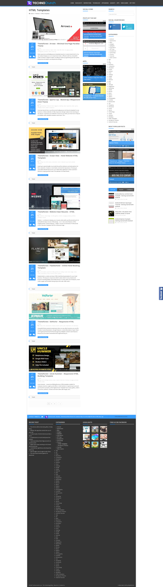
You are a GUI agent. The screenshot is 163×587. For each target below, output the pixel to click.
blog (40, 106)
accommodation (43, 272)
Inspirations (87, 3)
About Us (56, 585)
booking (41, 162)
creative (58, 380)
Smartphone (113, 51)
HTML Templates (62, 444)
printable (40, 217)
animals (41, 325)
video (49, 51)
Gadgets (112, 3)
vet (72, 325)
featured (49, 106)
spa (67, 162)
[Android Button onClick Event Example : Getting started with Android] (94, 30)
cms (44, 162)
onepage (65, 215)
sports (76, 106)
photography (40, 51)
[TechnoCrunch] (41, 3)
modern (60, 215)
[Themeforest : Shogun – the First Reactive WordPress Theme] (121, 156)
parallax (71, 50)
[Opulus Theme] (121, 138)
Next (105, 21)
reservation (54, 162)
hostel (65, 272)
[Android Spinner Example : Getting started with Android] (112, 221)
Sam (40, 48)
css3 (52, 215)
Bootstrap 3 (44, 106)
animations (41, 215)
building (46, 380)
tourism (52, 273)
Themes (37, 13)
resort (59, 162)
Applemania (105, 3)
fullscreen (62, 380)
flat (60, 50)
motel (75, 272)
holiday (62, 272)
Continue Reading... (43, 63)
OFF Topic (132, 3)
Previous (104, 21)
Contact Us (62, 585)
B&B (53, 272)
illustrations (48, 325)
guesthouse (57, 272)
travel (69, 162)
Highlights (78, 3)
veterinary (75, 325)
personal (76, 380)
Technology (96, 3)
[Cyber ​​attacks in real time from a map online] (94, 73)
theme (43, 107)
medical (53, 325)
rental (39, 273)
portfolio (46, 51)
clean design (47, 215)
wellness (40, 163)
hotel (63, 50)
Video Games (124, 3)
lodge (72, 272)
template (40, 107)
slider (73, 106)
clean (58, 50)
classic (54, 50)
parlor (61, 325)
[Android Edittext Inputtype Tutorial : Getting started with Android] (94, 48)
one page (67, 50)
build (43, 380)
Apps (118, 3)
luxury (49, 162)
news (65, 106)
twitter (47, 107)
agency (40, 50)
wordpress (51, 107)
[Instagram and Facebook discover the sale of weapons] (94, 91)
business (48, 50)
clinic (44, 325)
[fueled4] (121, 175)
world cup (54, 51)
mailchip (61, 106)
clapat (51, 50)
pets (64, 325)
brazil (44, 50)
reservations (44, 273)
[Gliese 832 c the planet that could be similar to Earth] (112, 213)
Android (112, 39)
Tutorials (112, 56)
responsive (68, 106)
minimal (67, 380)
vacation (59, 273)
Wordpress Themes (63, 445)
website (73, 162)
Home (72, 3)
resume (44, 217)
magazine (56, 106)
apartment (49, 272)
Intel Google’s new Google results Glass (40, 451)
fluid (53, 106)
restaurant (63, 162)
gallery (56, 215)
